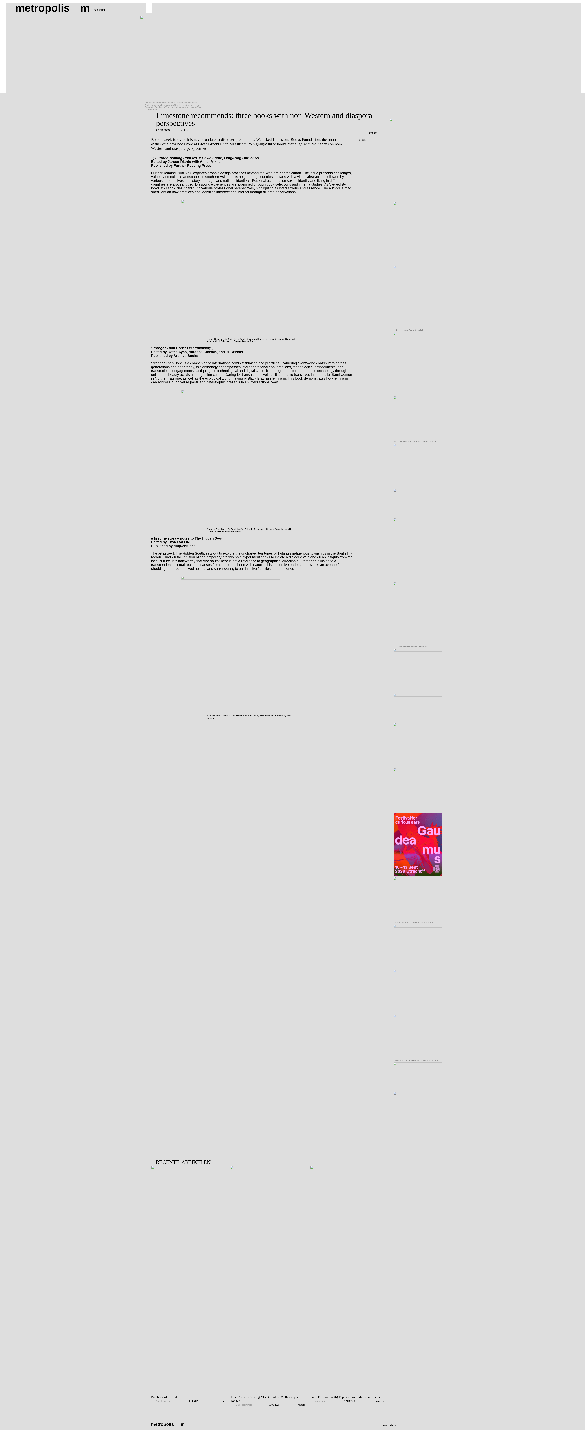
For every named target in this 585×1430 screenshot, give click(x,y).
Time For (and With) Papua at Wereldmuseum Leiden (346, 1397)
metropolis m (52, 8)
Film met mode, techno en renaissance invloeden (414, 922)
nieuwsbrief (389, 1425)
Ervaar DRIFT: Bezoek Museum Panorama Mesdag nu (416, 1060)
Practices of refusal (164, 1397)
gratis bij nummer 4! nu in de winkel (408, 330)
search (99, 10)
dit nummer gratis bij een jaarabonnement (411, 646)
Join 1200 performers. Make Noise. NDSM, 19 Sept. (415, 442)
